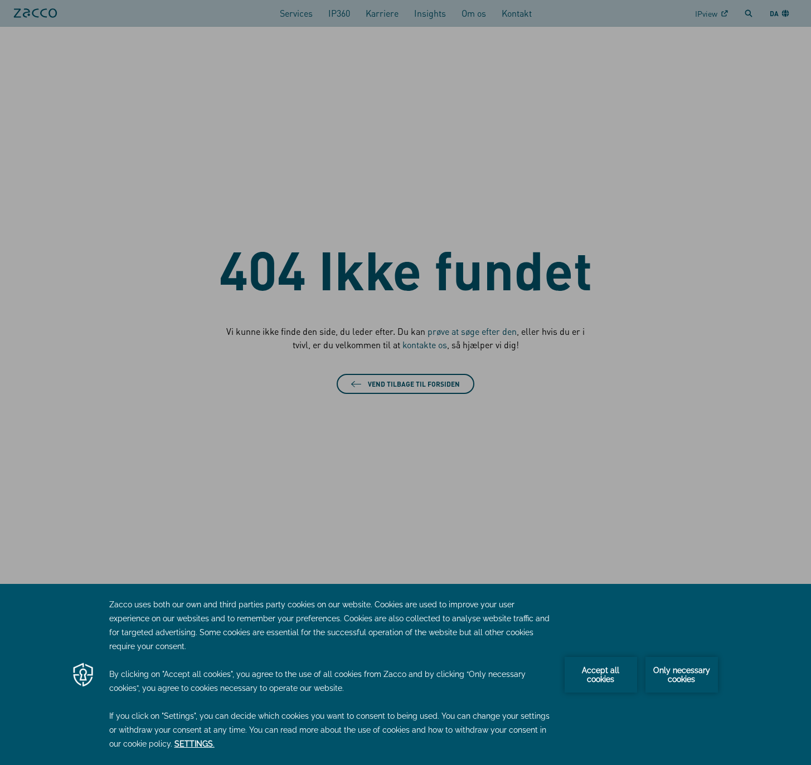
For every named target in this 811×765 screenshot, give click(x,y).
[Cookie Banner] (405, 674)
